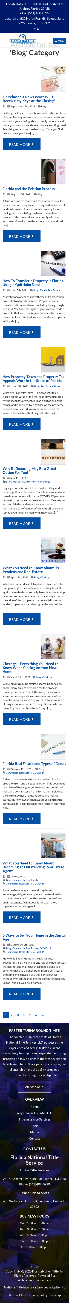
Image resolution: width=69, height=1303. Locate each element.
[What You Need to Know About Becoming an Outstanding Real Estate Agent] (53, 846)
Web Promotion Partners (34, 1280)
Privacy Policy (37, 1295)
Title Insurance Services (34, 1119)
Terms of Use (17, 1295)
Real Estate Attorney (24, 481)
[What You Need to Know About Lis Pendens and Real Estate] (53, 550)
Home (34, 1106)
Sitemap (55, 1295)
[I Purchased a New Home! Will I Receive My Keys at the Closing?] (53, 79)
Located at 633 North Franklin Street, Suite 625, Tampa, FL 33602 (34, 20)
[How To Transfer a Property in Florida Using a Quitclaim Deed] (53, 263)
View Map (34, 1087)
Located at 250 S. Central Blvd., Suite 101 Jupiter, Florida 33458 (34, 6)
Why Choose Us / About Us (34, 1113)
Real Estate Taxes (50, 386)
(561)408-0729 (39, 1184)
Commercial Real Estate (19, 772)
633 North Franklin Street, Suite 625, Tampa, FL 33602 (34, 1203)
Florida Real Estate (50, 290)
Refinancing (43, 481)
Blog (43, 106)
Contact (34, 1138)
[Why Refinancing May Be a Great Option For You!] (53, 451)
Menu (60, 40)
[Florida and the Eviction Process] (53, 171)
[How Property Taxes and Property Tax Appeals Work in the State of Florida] (53, 359)
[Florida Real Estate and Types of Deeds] (53, 746)
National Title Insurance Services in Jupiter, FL (34, 1287)
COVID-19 (39, 772)
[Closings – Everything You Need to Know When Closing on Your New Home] (53, 646)
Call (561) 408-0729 (35, 13)
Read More (20, 144)
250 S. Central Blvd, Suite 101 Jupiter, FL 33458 (34, 1179)
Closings (45, 577)
